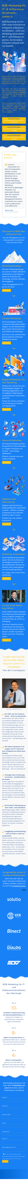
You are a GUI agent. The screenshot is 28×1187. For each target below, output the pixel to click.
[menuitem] (24, 3)
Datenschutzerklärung (16, 1158)
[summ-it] (11, 3)
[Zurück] (19, 163)
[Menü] (24, 3)
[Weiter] (22, 163)
